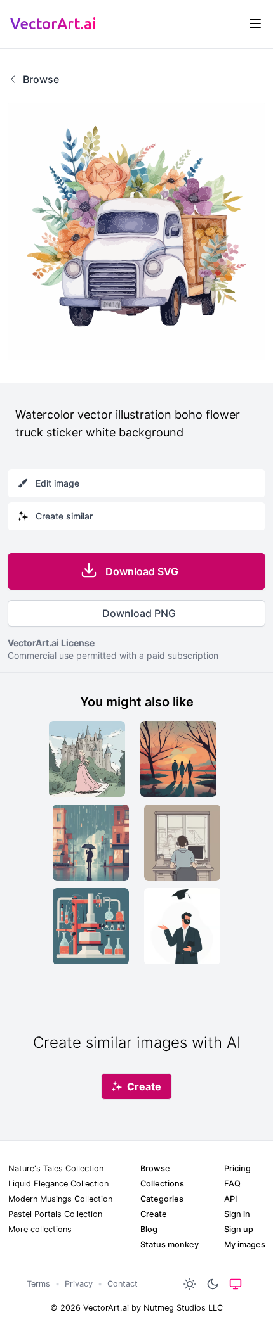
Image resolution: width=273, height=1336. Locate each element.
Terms (38, 1283)
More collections (40, 1229)
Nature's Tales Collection (55, 1168)
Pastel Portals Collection (55, 1214)
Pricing (237, 1168)
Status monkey (169, 1244)
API (230, 1199)
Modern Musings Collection (60, 1199)
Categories (161, 1199)
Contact (122, 1283)
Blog (148, 1229)
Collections (162, 1183)
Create (153, 1214)
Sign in (237, 1214)
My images (244, 1244)
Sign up (238, 1229)
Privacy (79, 1283)
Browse (155, 1168)
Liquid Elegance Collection (58, 1183)
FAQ (232, 1183)
